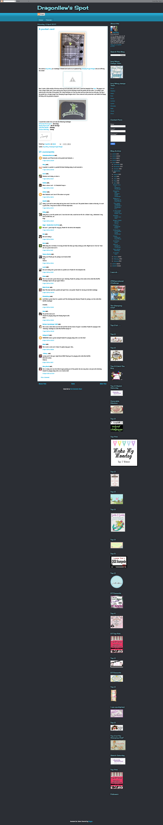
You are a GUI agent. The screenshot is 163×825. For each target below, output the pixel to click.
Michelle (113, 106)
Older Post (103, 384)
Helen (112, 93)
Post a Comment (45, 377)
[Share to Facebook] (68, 144)
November (117, 166)
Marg (44, 164)
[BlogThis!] (65, 144)
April (115, 183)
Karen (44, 243)
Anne (44, 311)
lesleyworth (46, 335)
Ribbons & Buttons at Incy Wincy (117, 200)
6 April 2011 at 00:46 (48, 292)
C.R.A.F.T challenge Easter (116, 226)
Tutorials (49, 20)
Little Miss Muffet (43, 127)
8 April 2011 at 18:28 (48, 349)
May (115, 180)
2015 (114, 154)
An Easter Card (116, 241)
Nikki (112, 108)
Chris (112, 88)
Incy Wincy (49, 69)
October (116, 168)
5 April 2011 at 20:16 (48, 263)
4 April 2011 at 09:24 (48, 160)
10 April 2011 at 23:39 (48, 373)
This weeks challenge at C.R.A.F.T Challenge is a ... (117, 206)
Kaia (112, 96)
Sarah (44, 174)
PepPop (45, 183)
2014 (114, 156)
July (115, 176)
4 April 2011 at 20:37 (48, 230)
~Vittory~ (45, 353)
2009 (114, 266)
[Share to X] (67, 144)
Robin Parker (46, 287)
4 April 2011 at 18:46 (48, 197)
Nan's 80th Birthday (116, 250)
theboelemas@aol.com (48, 155)
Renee (44, 344)
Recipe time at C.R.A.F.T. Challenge (117, 186)
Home (41, 20)
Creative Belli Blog (44, 129)
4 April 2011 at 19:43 (48, 208)
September (117, 171)
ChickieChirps (46, 296)
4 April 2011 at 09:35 (48, 170)
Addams (45, 192)
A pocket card (116, 253)
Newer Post (42, 384)
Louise (44, 267)
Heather (113, 91)
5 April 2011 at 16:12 (48, 250)
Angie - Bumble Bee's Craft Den (51, 225)
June (115, 178)
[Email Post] (60, 144)
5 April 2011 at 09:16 (48, 239)
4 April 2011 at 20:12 (48, 221)
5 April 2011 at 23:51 (48, 283)
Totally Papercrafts (44, 126)
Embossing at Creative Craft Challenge (117, 232)
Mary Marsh (46, 366)
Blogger (90, 821)
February (116, 259)
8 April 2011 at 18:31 (48, 362)
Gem (44, 234)
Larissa (113, 101)
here (95, 88)
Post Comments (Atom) (76, 389)
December (117, 164)
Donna (44, 276)
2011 (114, 162)
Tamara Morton (47, 254)
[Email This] (63, 144)
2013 (114, 158)
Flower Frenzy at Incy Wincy (117, 237)
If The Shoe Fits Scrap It (45, 124)
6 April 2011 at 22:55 (48, 320)
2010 (114, 263)
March (116, 256)
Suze (112, 113)
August (116, 174)
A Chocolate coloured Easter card (117, 212)
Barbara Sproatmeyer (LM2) (50, 324)
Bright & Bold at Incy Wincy (117, 222)
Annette (45, 201)
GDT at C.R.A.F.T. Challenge (117, 246)
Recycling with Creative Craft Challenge (117, 193)
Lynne (112, 103)
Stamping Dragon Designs (88, 69)
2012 (114, 160)
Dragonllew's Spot (63, 8)
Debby (44, 212)
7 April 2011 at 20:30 (48, 331)
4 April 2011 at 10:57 (48, 179)
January (116, 261)
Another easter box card (117, 217)
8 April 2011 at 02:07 (48, 340)
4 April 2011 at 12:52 (48, 188)
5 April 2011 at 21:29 (48, 272)
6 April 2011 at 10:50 (48, 307)
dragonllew (115, 32)
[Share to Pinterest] (70, 144)
